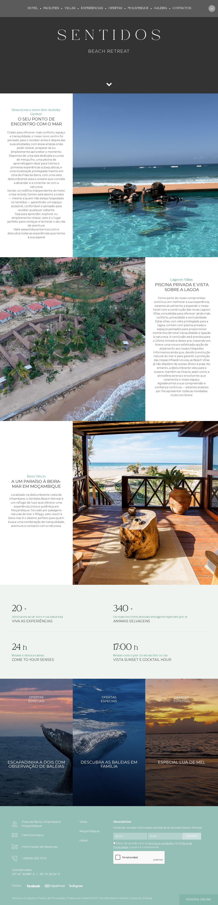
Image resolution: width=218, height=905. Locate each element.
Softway (147, 898)
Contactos (182, 8)
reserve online (198, 899)
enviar (191, 836)
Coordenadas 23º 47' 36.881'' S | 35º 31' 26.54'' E (36, 872)
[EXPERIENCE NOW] (109, 88)
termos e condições (161, 843)
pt (212, 8)
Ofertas (115, 8)
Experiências (92, 8)
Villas (70, 8)
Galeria (160, 8)
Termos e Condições (24, 898)
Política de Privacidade (51, 898)
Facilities (51, 8)
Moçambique (138, 8)
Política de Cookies (78, 898)
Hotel (33, 8)
